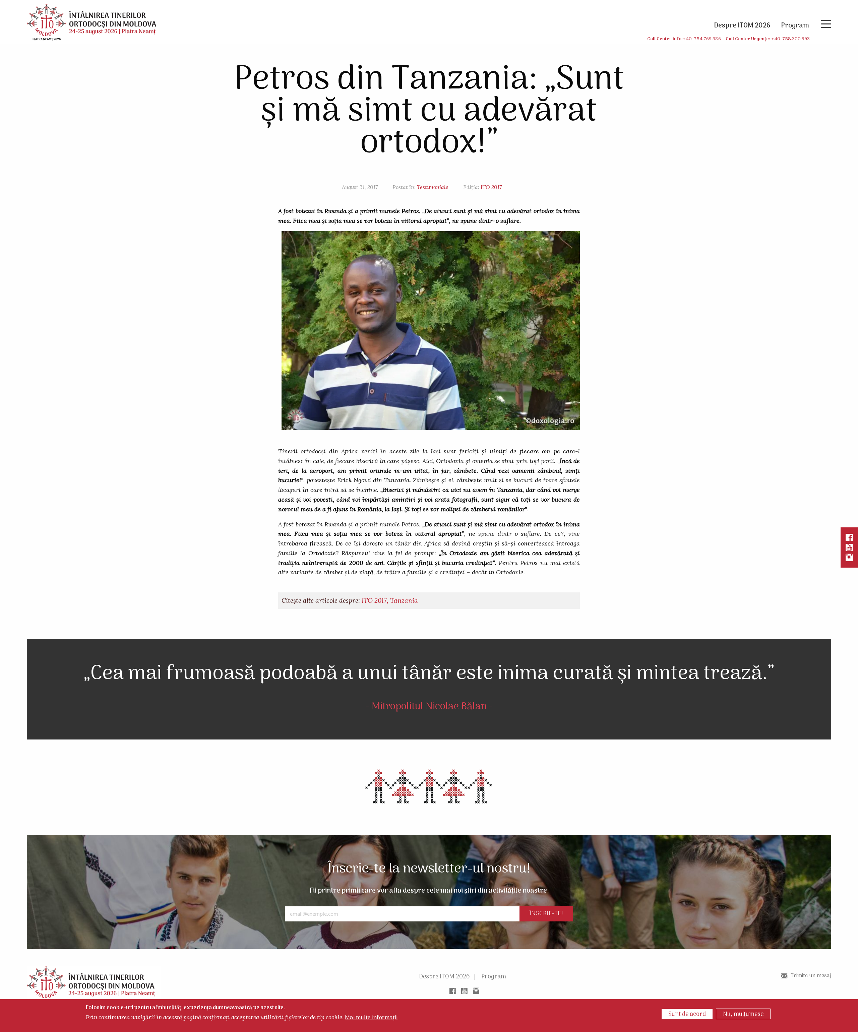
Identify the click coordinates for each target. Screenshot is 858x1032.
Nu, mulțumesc (743, 1014)
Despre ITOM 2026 (444, 977)
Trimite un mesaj (811, 975)
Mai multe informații (371, 1018)
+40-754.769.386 (702, 39)
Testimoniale (432, 187)
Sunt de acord (687, 1014)
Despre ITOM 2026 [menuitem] (742, 25)
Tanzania (404, 600)
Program (493, 977)
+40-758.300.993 (790, 39)
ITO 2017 (491, 187)
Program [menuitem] (795, 25)
